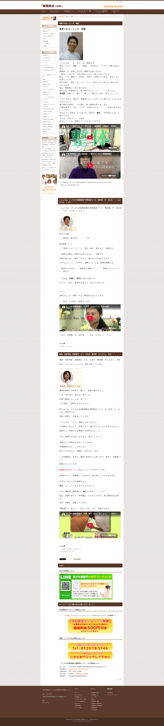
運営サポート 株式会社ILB (48, 193)
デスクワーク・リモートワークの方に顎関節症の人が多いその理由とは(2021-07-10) (49, 148)
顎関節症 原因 (46, 84)
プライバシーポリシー (113, 694)
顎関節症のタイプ (47, 113)
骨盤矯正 (45, 131)
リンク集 (45, 65)
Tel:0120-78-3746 (113, 6)
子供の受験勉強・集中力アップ (49, 71)
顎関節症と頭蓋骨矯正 (48, 126)
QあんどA (116, 11)
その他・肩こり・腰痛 (85, 11)
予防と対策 (45, 102)
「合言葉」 (67, 615)
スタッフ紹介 (46, 43)
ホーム (45, 11)
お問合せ (45, 46)
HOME (62, 16)
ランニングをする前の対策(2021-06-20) (49, 168)
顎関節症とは (46, 94)
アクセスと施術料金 (102, 11)
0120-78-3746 (72, 669)
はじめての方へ (55, 11)
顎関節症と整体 (46, 121)
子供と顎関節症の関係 (48, 67)
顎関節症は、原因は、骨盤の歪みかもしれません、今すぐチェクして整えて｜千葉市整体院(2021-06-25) (49, 162)
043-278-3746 (83, 669)
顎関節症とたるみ (47, 92)
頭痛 (44, 79)
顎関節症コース (69, 11)
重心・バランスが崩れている (49, 89)
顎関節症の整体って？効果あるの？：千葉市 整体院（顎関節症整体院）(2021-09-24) (49, 142)
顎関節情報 (45, 41)
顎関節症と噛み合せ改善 (48, 108)
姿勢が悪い (45, 86)
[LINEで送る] (77, 559)
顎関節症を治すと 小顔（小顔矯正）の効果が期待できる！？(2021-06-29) (49, 155)
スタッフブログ (46, 60)
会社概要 (110, 692)
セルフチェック (46, 99)
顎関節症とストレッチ (48, 116)
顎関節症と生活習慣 (47, 111)
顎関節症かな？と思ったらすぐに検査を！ (49, 105)
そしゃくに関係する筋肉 (48, 97)
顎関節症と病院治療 (47, 124)
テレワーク (45, 62)
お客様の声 (45, 55)
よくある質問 (46, 57)
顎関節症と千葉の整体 (48, 119)
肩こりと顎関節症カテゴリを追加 (49, 75)
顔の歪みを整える (47, 129)
